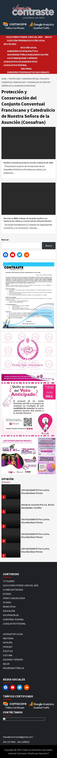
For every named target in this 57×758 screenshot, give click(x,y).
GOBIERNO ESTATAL (17, 51)
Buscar (5, 239)
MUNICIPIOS (30, 61)
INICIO (48, 36)
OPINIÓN (7, 642)
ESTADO (7, 593)
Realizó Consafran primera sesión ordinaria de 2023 (28, 162)
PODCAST (8, 646)
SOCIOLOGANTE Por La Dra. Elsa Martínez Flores (35, 492)
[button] (19, 456)
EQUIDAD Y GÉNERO (27, 58)
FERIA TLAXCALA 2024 (14, 598)
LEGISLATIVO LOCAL (14, 61)
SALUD (32, 54)
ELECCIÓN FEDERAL (17, 40)
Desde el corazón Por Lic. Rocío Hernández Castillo (37, 506)
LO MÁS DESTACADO (13, 589)
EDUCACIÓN (42, 54)
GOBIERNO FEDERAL (17, 72)
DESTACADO (10, 43)
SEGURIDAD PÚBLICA (18, 54)
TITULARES (8, 581)
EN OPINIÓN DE (11, 615)
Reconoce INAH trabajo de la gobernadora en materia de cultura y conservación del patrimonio (28, 219)
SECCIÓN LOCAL (28, 47)
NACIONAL (26, 68)
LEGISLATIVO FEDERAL (15, 65)
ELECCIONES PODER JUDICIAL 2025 (24, 36)
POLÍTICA (33, 51)
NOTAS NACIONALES (38, 72)
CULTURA (12, 58)
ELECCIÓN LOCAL (36, 40)
